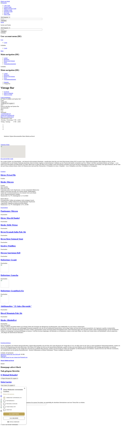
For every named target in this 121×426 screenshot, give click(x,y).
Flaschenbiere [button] (4, 207)
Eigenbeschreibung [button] (6, 343)
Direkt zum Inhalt (5, 1)
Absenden (3, 20)
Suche (2, 22)
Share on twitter (8, 94)
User (2, 40)
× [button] (24, 388)
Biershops (6, 59)
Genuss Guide (7, 7)
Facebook (6, 91)
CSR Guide (7, 5)
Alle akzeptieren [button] (14, 414)
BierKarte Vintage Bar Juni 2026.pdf (10, 354)
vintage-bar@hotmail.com (7, 115)
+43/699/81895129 (6, 113)
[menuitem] (62, 5)
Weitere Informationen (8, 394)
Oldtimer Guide (8, 10)
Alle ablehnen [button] (14, 418)
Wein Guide (7, 14)
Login (5, 42)
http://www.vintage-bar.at (7, 116)
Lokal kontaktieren (5, 97)
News (5, 62)
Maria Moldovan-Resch (7, 360)
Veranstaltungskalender (10, 64)
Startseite (6, 82)
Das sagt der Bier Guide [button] (7, 158)
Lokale (6, 58)
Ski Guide (6, 13)
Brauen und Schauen (9, 61)
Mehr (2, 51)
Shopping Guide (8, 11)
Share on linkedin (8, 93)
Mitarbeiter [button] (3, 356)
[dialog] (14, 405)
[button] (14, 422)
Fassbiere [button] (3, 171)
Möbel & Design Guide (10, 8)
